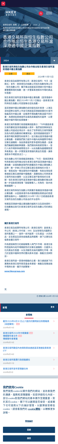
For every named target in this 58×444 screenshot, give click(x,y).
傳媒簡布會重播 (10, 338)
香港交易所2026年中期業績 (16, 333)
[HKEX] (15, 13)
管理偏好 (29, 421)
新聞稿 (29, 315)
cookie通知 (34, 409)
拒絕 (29, 430)
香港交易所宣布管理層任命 (15, 368)
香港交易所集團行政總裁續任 (16, 359)
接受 (29, 438)
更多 (53, 307)
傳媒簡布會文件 (10, 336)
